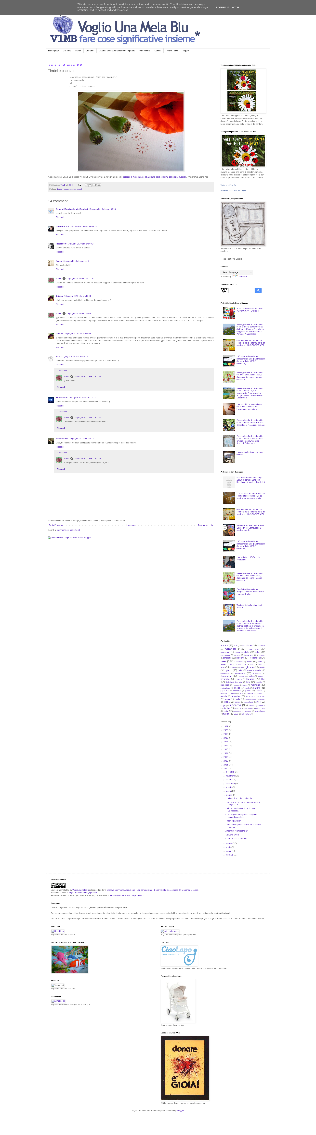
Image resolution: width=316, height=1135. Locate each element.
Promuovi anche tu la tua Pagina (233, 191)
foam (260, 664)
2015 (226, 749)
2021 (226, 726)
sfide (258, 702)
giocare (250, 667)
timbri (79, 189)
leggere (250, 679)
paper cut (224, 691)
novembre (230, 776)
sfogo (223, 705)
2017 (226, 742)
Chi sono (67, 51)
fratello (233, 667)
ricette (237, 699)
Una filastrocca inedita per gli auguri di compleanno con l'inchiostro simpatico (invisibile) (251, 480)
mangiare (225, 685)
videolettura (245, 714)
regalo (227, 699)
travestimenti (260, 711)
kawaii (260, 676)
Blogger (180, 1111)
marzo (229, 851)
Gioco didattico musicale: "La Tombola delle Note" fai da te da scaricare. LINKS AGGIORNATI (251, 342)
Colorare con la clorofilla (236, 838)
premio (224, 696)
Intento (78, 51)
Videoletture (144, 51)
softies (251, 705)
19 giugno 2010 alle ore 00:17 (79, 314)
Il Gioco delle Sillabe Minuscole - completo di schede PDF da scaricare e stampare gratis (251, 495)
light (248, 682)
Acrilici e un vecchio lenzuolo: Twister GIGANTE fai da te (250, 309)
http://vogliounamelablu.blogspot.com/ (127, 895)
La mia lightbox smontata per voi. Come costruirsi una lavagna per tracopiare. (249, 406)
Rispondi (60, 217)
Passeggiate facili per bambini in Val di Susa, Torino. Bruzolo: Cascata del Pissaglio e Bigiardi (251, 422)
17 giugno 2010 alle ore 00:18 (102, 209)
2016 (226, 745)
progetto (235, 696)
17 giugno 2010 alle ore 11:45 (76, 261)
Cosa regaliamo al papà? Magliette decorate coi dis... (241, 815)
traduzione (237, 711)
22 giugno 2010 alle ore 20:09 (74, 356)
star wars (248, 708)
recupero (261, 696)
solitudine (261, 705)
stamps (73, 189)
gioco (228, 670)
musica (237, 688)
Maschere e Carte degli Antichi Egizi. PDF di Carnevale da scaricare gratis (250, 527)
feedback (239, 662)
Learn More (222, 7)
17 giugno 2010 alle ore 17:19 (79, 279)
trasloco (248, 711)
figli (231, 664)
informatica (242, 676)
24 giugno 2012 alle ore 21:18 (87, 458)
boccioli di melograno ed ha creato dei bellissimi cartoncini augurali (154, 177)
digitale (262, 655)
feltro (260, 662)
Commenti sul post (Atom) (68, 530)
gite (240, 670)
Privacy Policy (172, 51)
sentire (237, 702)
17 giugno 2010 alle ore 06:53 (83, 226)
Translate (242, 276)
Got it (235, 7)
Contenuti (90, 51)
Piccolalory (61, 244)
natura (66, 189)
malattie (259, 682)
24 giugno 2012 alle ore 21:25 (87, 417)
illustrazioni (226, 676)
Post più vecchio (205, 525)
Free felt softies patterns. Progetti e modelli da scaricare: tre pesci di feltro (250, 591)
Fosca (59, 261)
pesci (233, 693)
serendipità (248, 702)
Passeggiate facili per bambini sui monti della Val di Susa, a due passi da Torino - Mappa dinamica (250, 376)
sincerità (235, 705)
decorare (248, 655)
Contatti (158, 51)
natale (247, 688)
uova (236, 714)
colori (257, 652)
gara (241, 667)
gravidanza (225, 673)
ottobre (229, 779)
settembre (230, 783)
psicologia (249, 696)
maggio (229, 843)
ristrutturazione (250, 699)
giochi (262, 667)
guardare (240, 673)
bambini (60, 189)
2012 (226, 761)
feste (223, 664)
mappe (245, 685)
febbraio (230, 855)
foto (222, 667)
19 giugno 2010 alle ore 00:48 (77, 334)
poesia (250, 693)
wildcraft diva (62, 439)
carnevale (225, 652)
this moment (260, 708)
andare (224, 645)
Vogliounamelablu (80, 890)
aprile (228, 847)
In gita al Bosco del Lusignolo (238, 798)
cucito (237, 655)
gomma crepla (254, 670)
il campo (257, 673)
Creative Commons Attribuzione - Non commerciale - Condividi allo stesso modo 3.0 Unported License (152, 890)
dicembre (230, 772)
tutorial (226, 714)
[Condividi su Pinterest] (99, 185)
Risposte (63, 371)
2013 (226, 757)
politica (259, 693)
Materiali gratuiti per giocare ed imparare (117, 51)
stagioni (226, 708)
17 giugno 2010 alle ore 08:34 (80, 244)
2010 (226, 768)
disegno (240, 657)
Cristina (59, 296)
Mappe (186, 51)
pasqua (248, 691)
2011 (226, 765)
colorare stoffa (242, 652)
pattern (259, 691)
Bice (58, 356)
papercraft (237, 691)
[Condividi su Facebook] (96, 185)
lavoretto (225, 679)
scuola (227, 702)
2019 (226, 734)
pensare (224, 693)
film (251, 664)
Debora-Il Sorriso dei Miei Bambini (72, 209)
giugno (229, 795)
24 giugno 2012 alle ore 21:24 (87, 376)
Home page (53, 51)
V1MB (59, 279)
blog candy (253, 649)
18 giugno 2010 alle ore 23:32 (77, 296)
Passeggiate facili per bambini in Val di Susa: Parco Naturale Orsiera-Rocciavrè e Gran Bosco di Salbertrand (250, 439)
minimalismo (225, 688)
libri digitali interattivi (234, 682)
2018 (226, 738)
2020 (226, 730)
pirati (241, 693)
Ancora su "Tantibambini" (236, 831)
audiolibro (261, 646)
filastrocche (241, 664)
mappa (236, 685)
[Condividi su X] (93, 185)
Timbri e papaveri (233, 821)
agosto (229, 787)
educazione (255, 658)
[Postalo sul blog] (90, 185)
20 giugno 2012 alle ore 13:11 (82, 439)
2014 (226, 753)
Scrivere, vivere (232, 835)
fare (223, 661)
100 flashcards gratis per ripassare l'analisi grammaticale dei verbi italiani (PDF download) (251, 360)
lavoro (239, 679)
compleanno (225, 655)
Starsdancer (62, 397)
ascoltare (247, 645)
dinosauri (227, 658)
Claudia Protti (62, 226)
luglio (228, 791)
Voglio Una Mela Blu (228, 185)
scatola (262, 699)
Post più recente (56, 525)
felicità (249, 661)
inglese (252, 676)
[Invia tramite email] (87, 185)
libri (263, 679)
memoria (255, 684)
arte (235, 645)
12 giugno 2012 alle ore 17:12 (82, 397)
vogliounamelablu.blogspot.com (83, 893)
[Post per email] (80, 185)
